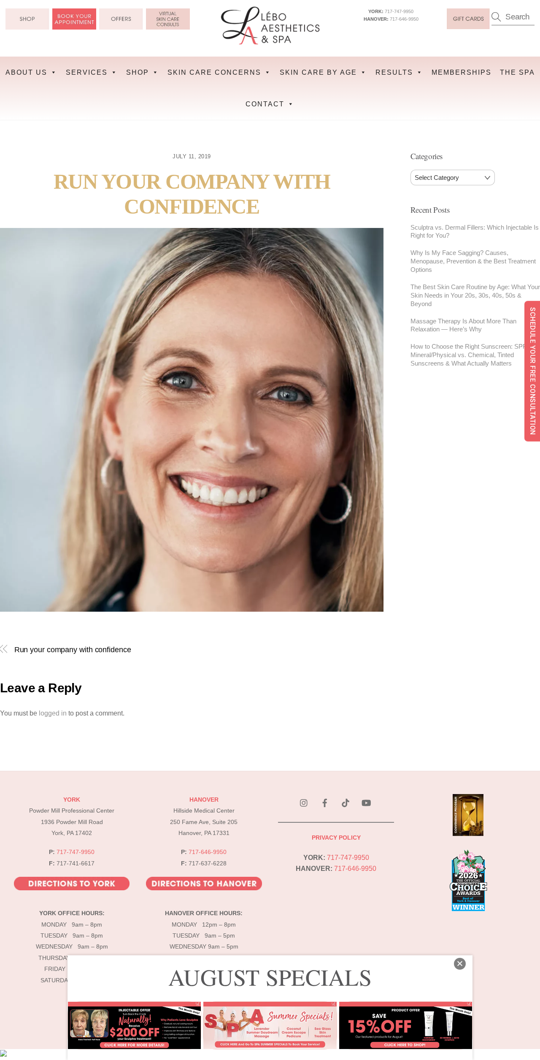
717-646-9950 (404, 19)
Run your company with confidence (72, 649)
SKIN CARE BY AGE (318, 72)
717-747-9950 (399, 11)
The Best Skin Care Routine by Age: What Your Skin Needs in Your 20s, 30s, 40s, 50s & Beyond (475, 295)
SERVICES (87, 72)
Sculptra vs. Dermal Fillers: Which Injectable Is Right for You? (474, 231)
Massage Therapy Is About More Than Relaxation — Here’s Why (463, 325)
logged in (53, 713)
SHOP (137, 72)
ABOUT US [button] (26, 72)
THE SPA (517, 72)
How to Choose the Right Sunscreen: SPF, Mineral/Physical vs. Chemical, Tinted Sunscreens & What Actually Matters (468, 355)
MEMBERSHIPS (461, 72)
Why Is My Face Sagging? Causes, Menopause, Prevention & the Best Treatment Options (473, 261)
